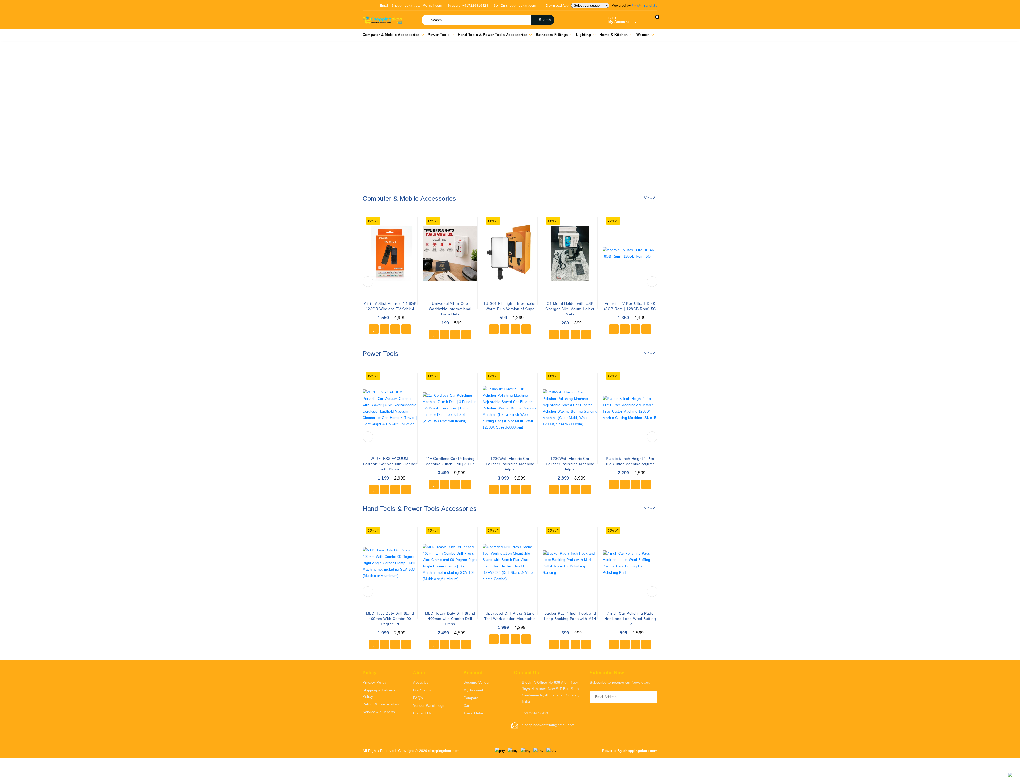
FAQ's (418, 698)
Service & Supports (379, 712)
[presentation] (368, 281)
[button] (15, 118)
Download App (557, 5)
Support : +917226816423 (467, 5)
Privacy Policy (375, 682)
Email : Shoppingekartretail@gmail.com (411, 5)
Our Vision (422, 690)
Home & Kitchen (614, 35)
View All (650, 198)
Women (643, 35)
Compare (471, 698)
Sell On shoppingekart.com (515, 5)
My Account (473, 690)
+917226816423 (535, 713)
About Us (420, 682)
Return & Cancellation (381, 704)
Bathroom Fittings (552, 35)
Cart (467, 706)
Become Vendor (477, 682)
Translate (650, 5)
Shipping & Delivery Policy (379, 693)
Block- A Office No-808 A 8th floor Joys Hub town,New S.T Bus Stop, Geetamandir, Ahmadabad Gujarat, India (551, 692)
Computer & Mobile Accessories (391, 35)
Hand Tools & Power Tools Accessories (492, 35)
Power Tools (439, 35)
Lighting (583, 35)
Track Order (473, 713)
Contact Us (422, 713)
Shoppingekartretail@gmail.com (548, 725)
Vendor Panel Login (429, 706)
